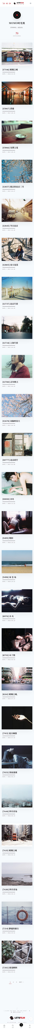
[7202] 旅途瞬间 (9, 967)
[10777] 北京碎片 (10, 459)
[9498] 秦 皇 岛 (9, 577)
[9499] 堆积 (7, 538)
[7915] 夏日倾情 (9, 733)
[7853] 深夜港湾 (9, 772)
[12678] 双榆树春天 (11, 420)
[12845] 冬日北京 (10, 225)
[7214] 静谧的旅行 (10, 928)
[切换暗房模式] (31, 1019)
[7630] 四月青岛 (9, 889)
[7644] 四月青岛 (9, 811)
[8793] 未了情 (8, 655)
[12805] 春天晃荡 (10, 264)
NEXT (20, 982)
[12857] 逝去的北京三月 (13, 186)
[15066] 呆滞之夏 (10, 147)
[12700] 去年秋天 (10, 381)
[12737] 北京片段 (10, 303)
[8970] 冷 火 (8, 616)
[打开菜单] (30, 3)
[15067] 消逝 (8, 108)
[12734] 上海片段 (10, 342)
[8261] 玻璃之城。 (10, 694)
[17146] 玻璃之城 (10, 69)
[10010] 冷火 (8, 498)
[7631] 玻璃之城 (9, 850)
